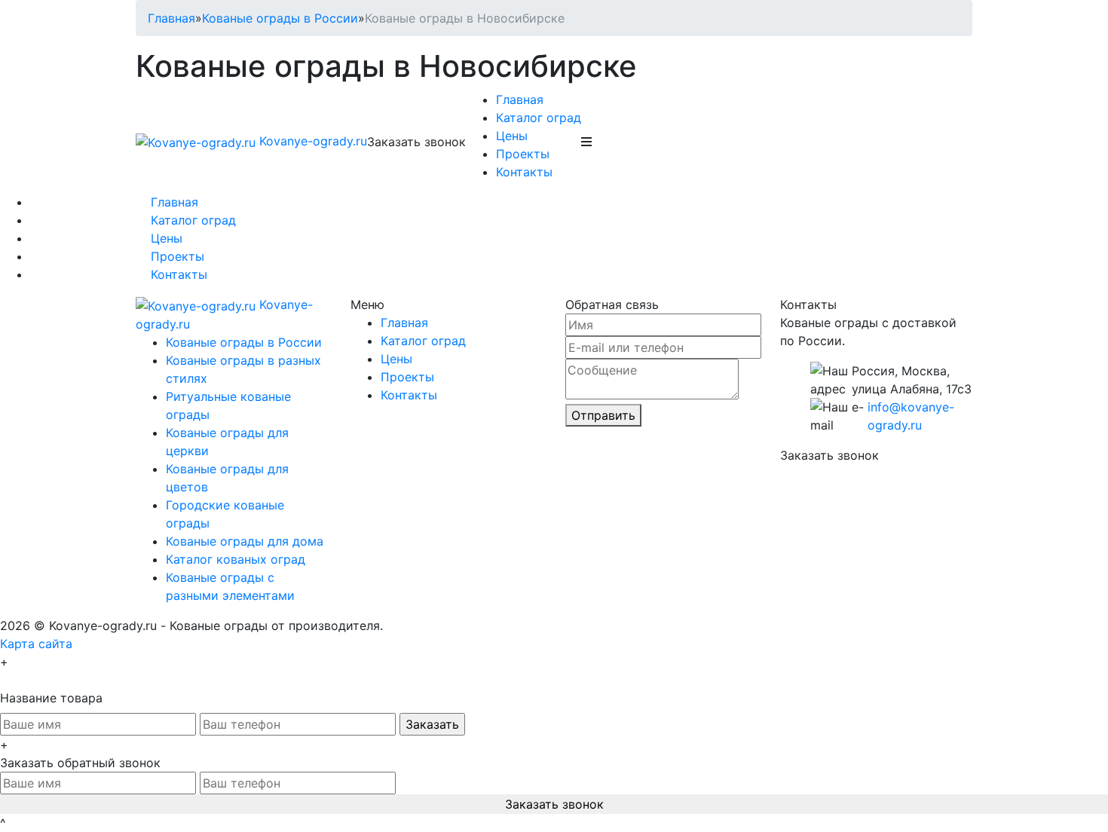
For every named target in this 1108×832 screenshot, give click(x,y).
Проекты (522, 153)
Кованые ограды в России (280, 18)
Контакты (524, 171)
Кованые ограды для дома (244, 541)
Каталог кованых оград (235, 559)
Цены (512, 135)
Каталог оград (538, 117)
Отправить (603, 415)
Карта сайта (36, 643)
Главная (171, 18)
